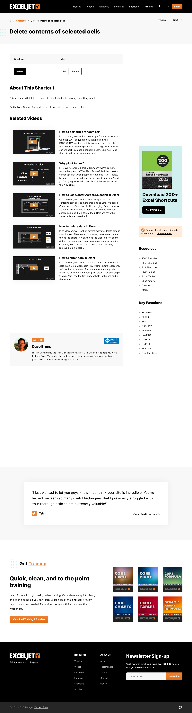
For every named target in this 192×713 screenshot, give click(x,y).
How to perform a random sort (79, 132)
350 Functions (149, 262)
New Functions (149, 353)
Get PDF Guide (154, 210)
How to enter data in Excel (77, 258)
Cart (167, 6)
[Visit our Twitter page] (180, 708)
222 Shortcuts (149, 267)
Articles (149, 6)
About (103, 661)
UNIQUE (146, 344)
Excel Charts (148, 280)
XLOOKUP (147, 312)
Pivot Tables (148, 271)
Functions (104, 6)
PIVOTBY (146, 330)
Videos (90, 6)
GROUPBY (147, 326)
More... (145, 289)
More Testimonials (145, 514)
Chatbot (146, 285)
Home (11, 20)
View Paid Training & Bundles (29, 619)
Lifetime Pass (164, 233)
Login (177, 6)
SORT (145, 321)
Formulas (119, 6)
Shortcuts (134, 6)
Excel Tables (148, 276)
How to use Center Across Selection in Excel (89, 195)
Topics (103, 672)
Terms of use (41, 707)
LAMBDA (146, 335)
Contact (104, 678)
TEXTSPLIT (147, 348)
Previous (162, 20)
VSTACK (146, 339)
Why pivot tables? (71, 163)
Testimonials (106, 666)
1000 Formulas (149, 258)
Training (77, 6)
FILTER (145, 317)
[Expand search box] (159, 6)
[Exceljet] (25, 659)
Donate (104, 683)
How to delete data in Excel (77, 226)
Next (175, 20)
